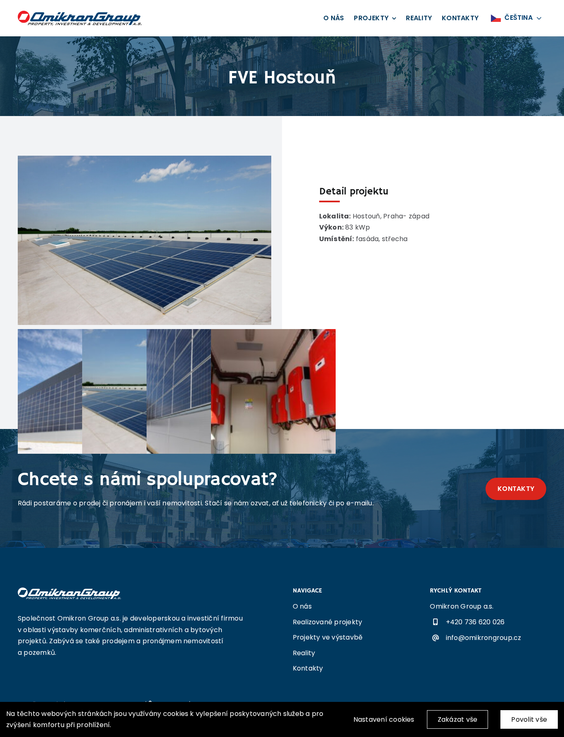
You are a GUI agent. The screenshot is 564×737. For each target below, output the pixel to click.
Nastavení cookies (384, 719)
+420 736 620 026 (475, 622)
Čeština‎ (518, 17)
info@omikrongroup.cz (483, 637)
